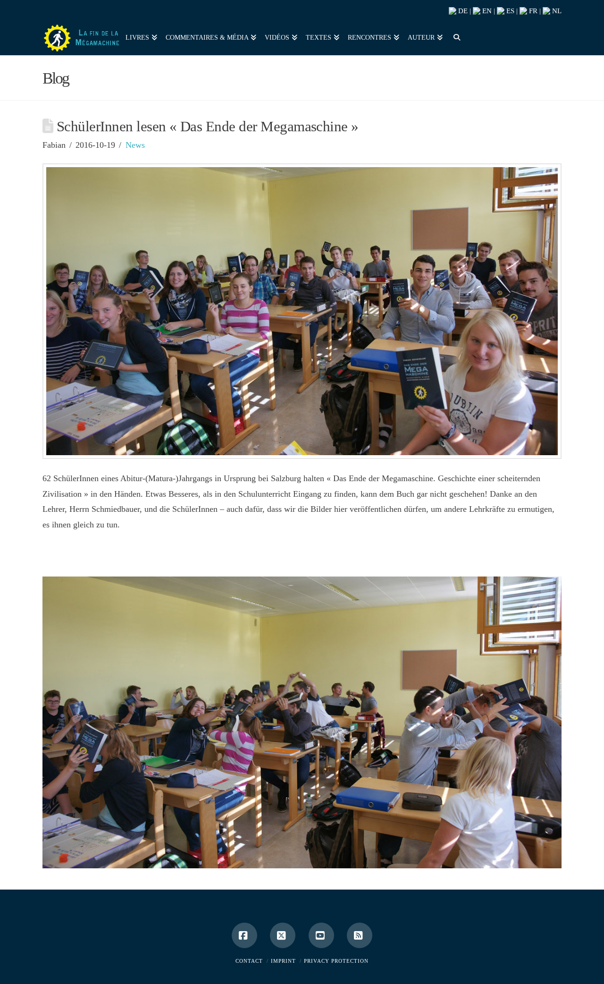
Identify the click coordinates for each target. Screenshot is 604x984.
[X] (282, 935)
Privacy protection (336, 961)
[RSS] (359, 935)
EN (486, 11)
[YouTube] (321, 935)
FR (532, 11)
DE (462, 11)
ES (509, 11)
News (135, 145)
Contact (249, 961)
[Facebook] (244, 935)
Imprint (283, 961)
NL (556, 11)
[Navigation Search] (454, 36)
